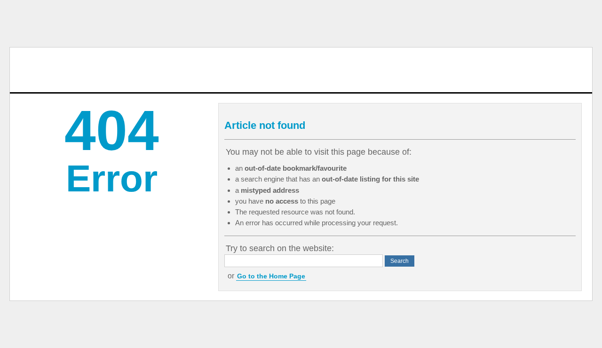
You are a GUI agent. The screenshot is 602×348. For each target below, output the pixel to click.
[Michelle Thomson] (48, 69)
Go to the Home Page (271, 276)
